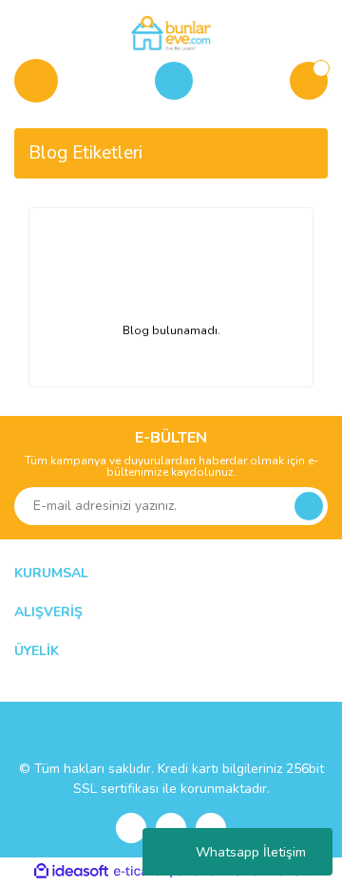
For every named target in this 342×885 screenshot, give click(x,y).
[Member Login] (174, 81)
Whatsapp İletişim (251, 852)
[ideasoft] (71, 871)
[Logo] (170, 32)
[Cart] (309, 81)
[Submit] (308, 506)
